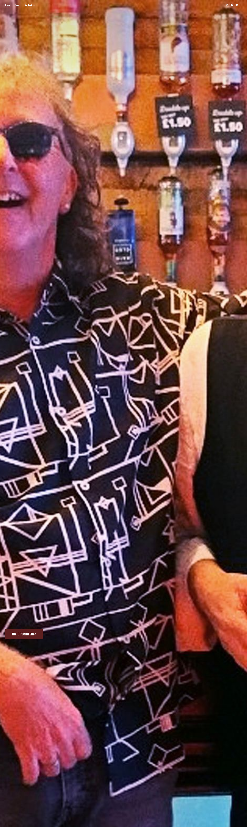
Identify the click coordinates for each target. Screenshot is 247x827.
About (17, 5)
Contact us (30, 5)
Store (7, 5)
